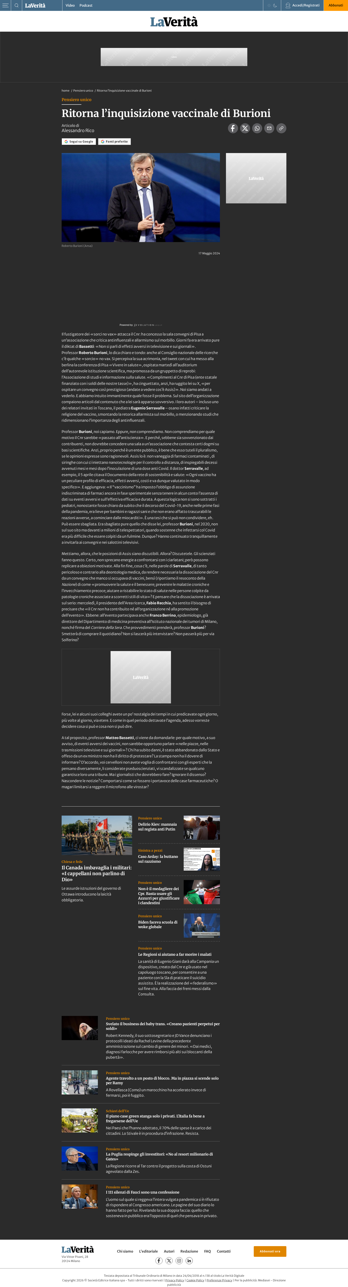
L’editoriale (148, 1251)
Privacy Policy (174, 1280)
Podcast (86, 5)
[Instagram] (179, 1260)
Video (70, 5)
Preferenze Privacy (219, 1280)
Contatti (224, 1251)
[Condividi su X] (245, 128)
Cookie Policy (195, 1280)
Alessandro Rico (78, 130)
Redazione (189, 1251)
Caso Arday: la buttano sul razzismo (158, 859)
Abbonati (336, 5)
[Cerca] (16, 5)
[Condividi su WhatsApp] (257, 128)
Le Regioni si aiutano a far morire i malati (174, 954)
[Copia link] (281, 128)
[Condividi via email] (269, 128)
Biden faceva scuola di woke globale (157, 924)
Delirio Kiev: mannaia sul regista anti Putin (157, 826)
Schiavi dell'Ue (117, 1111)
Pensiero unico (83, 90)
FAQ (207, 1251)
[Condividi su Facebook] (233, 128)
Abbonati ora (270, 1251)
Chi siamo (125, 1251)
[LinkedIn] (189, 1260)
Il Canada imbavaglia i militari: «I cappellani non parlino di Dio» (97, 874)
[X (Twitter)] (169, 1260)
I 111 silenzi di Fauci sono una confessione (142, 1192)
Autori (169, 1251)
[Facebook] (159, 1260)
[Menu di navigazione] (5, 5)
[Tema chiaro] (269, 5)
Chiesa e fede (72, 862)
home (65, 90)
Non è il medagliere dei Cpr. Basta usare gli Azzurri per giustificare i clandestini (159, 895)
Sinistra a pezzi (150, 850)
